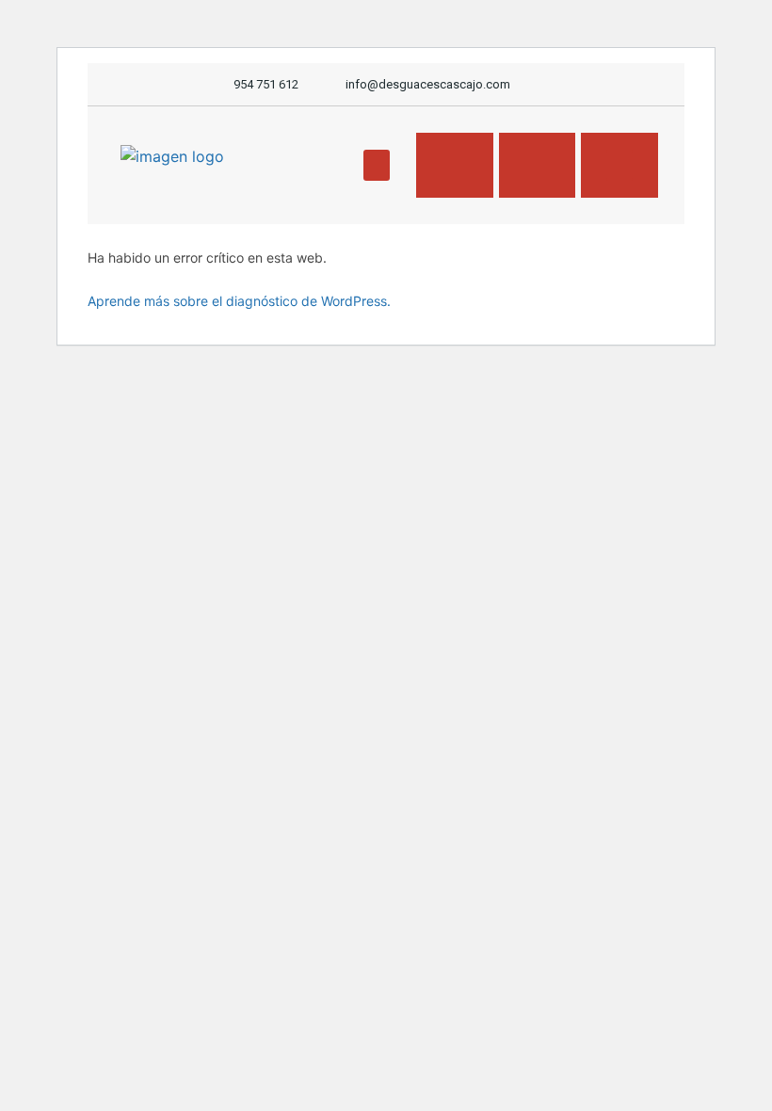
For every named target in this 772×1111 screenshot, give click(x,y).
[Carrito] (540, 165)
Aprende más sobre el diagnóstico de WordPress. (239, 301)
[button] (376, 165)
